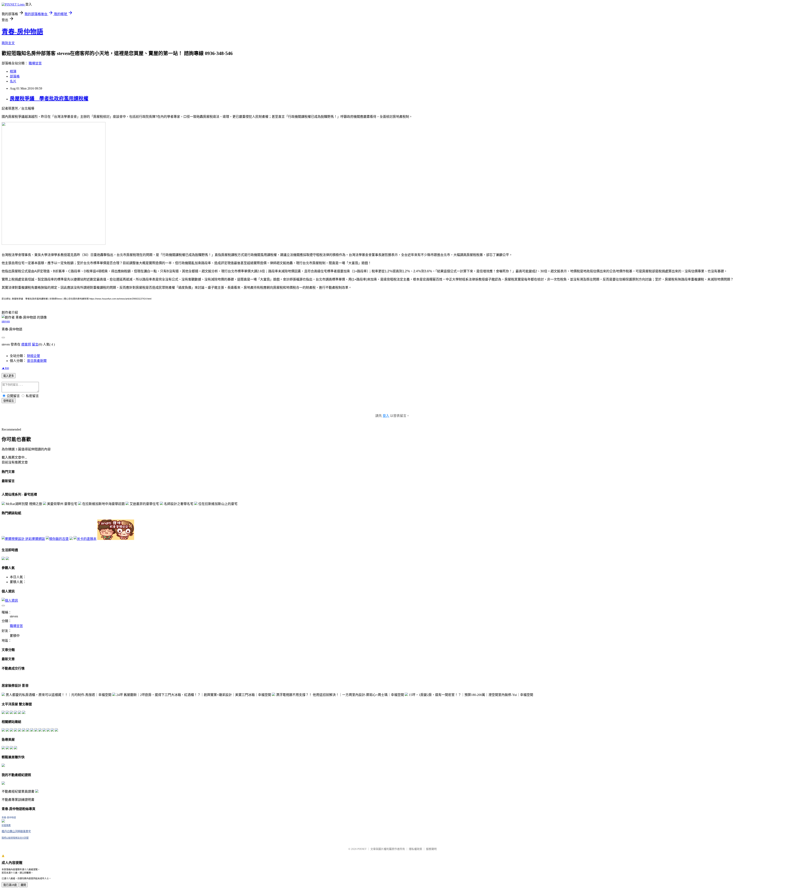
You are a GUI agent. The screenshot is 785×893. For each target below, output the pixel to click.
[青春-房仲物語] (3, 821)
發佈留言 (8, 400)
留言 (35, 344)
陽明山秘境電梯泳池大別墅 (15, 838)
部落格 (15, 76)
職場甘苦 (35, 63)
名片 (13, 81)
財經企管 (33, 356)
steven (6, 321)
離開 (23, 884)
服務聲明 (431, 848)
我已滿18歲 (10, 884)
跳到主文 (8, 43)
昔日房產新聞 (37, 360)
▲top (5, 368)
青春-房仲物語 (22, 31)
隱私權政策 (415, 848)
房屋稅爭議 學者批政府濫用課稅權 (49, 98)
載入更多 (8, 375)
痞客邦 (26, 344)
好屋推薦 (6, 825)
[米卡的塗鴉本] (85, 539)
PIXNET (362, 848)
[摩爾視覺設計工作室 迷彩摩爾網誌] (23, 539)
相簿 (13, 71)
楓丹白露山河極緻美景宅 (16, 831)
